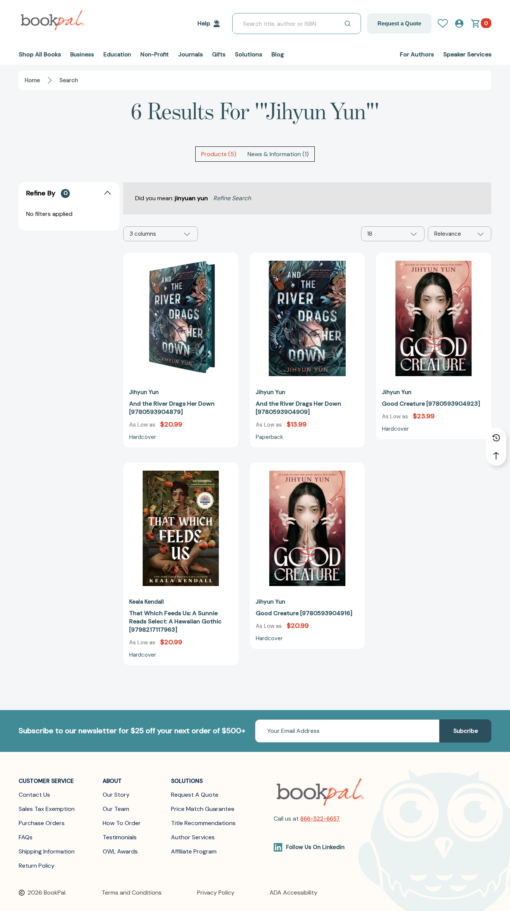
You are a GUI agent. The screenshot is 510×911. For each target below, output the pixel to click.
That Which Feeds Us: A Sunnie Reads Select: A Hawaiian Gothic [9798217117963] (175, 621)
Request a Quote (399, 23)
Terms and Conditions (132, 892)
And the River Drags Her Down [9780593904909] (298, 408)
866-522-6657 (320, 818)
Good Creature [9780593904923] (431, 404)
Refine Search (232, 198)
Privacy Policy (215, 892)
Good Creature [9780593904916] (304, 613)
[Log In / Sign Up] (446, 23)
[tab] (218, 154)
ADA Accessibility (293, 892)
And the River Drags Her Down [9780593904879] (172, 408)
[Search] (347, 23)
